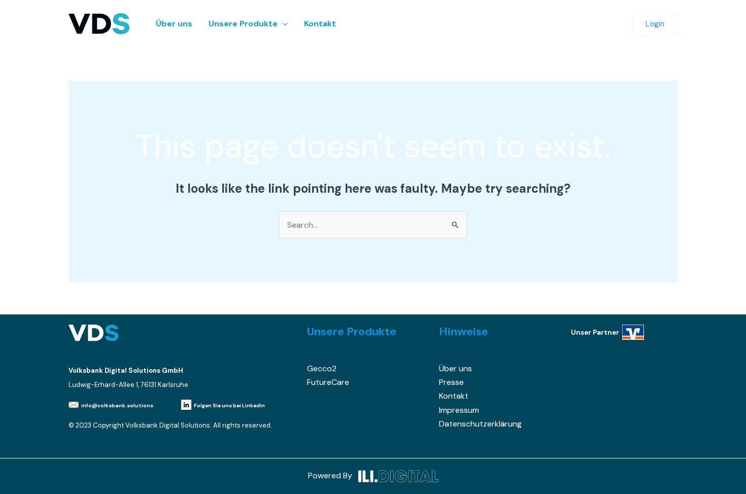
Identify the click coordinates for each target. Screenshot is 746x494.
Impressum (459, 410)
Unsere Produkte (243, 23)
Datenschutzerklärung (480, 423)
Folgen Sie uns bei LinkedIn (229, 405)
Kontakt (320, 23)
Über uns (174, 23)
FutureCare (328, 382)
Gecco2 (321, 368)
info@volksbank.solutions (117, 405)
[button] (283, 24)
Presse (451, 382)
